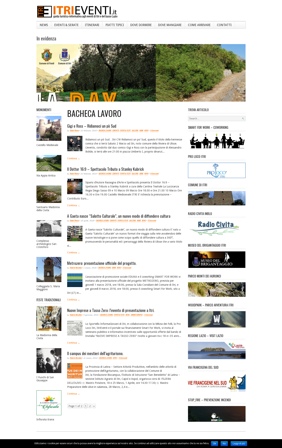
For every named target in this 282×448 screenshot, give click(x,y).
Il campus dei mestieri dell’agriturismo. (95, 353)
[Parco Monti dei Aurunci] (217, 286)
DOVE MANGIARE (170, 25)
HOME (141, 130)
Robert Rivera (74, 130)
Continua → (73, 158)
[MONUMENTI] (48, 125)
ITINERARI (92, 25)
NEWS (44, 25)
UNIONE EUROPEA (136, 314)
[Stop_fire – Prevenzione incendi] (217, 410)
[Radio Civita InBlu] (217, 225)
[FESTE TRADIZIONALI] (48, 315)
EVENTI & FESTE (125, 130)
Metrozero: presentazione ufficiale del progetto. (101, 263)
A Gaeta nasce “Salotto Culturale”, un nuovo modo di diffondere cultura (118, 216)
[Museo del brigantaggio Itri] (217, 256)
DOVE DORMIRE (141, 25)
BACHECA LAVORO (105, 130)
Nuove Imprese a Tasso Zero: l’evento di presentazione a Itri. (110, 310)
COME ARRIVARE (199, 25)
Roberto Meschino (76, 267)
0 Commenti (154, 130)
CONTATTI (224, 25)
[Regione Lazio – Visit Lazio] (217, 347)
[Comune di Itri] (217, 194)
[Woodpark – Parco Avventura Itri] (217, 315)
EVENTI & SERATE (66, 25)
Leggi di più (239, 443)
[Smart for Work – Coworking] (217, 137)
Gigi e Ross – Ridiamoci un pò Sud (91, 126)
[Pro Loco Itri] (217, 177)
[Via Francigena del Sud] (217, 379)
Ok (214, 443)
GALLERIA (135, 130)
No (224, 443)
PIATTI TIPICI (115, 25)
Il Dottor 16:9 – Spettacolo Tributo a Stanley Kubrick (105, 169)
